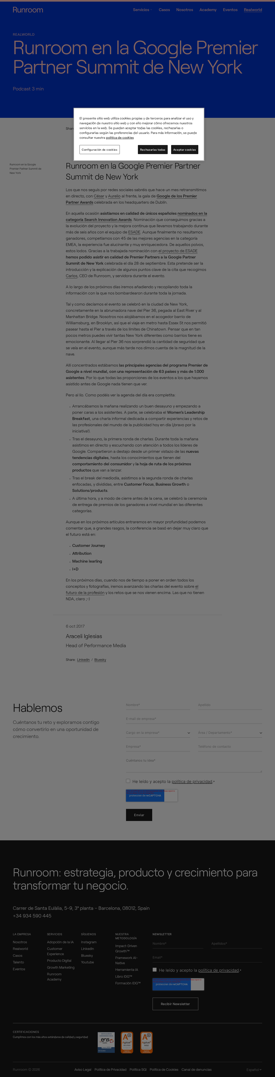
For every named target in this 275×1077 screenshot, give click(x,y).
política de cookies (120, 137)
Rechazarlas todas (152, 149)
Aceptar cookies (184, 149)
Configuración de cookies (100, 149)
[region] (138, 134)
